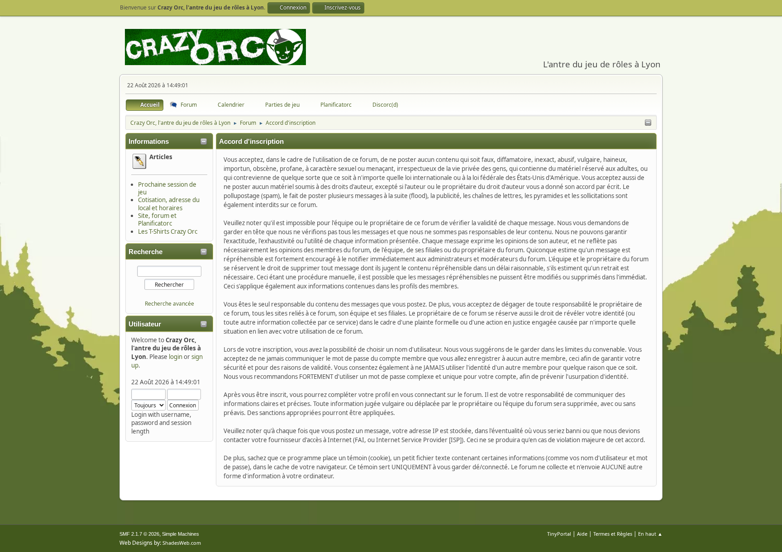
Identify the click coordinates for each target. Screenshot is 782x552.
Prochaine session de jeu (167, 188)
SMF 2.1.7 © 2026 (139, 534)
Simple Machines (180, 534)
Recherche (145, 251)
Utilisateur (145, 324)
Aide (582, 533)
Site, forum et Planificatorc (157, 219)
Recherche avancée (169, 303)
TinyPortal (559, 533)
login (175, 357)
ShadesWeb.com (181, 542)
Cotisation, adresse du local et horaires (169, 204)
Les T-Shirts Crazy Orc (167, 231)
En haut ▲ (650, 533)
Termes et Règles (612, 533)
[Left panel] (648, 123)
